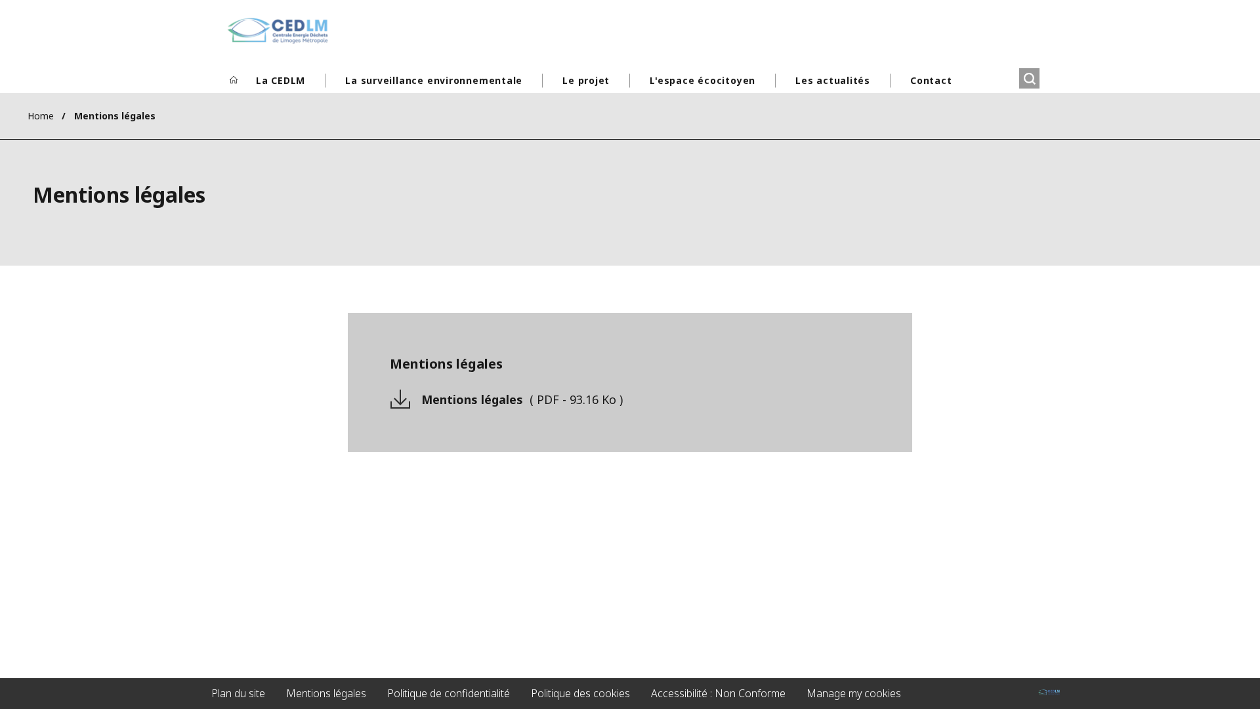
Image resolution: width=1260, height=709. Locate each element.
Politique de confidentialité (448, 693)
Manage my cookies (854, 693)
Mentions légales (522, 399)
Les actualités (832, 80)
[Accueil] (233, 81)
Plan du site (238, 693)
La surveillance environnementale (433, 80)
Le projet (586, 80)
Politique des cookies (580, 693)
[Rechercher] (1029, 78)
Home (41, 116)
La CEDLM (280, 80)
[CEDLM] (277, 31)
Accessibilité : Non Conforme (718, 693)
